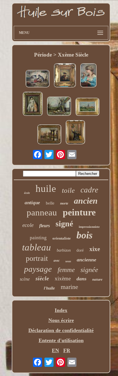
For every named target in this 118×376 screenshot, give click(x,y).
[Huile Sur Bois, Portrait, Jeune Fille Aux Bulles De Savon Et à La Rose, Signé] (88, 76)
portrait (37, 258)
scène (25, 279)
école (27, 192)
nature (97, 279)
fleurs (44, 225)
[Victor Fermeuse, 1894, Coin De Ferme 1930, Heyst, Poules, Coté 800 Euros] (59, 107)
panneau (42, 212)
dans (81, 278)
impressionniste (89, 226)
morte (64, 203)
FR (66, 350)
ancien (86, 200)
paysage (38, 268)
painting (38, 237)
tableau (36, 247)
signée (89, 269)
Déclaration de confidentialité (61, 330)
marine (69, 286)
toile (68, 190)
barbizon (64, 250)
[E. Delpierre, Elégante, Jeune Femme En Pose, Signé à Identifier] (75, 133)
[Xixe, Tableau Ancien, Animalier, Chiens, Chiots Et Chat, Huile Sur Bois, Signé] (37, 79)
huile (46, 188)
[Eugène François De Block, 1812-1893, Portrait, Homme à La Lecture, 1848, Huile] (64, 76)
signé (64, 223)
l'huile (49, 288)
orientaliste (61, 238)
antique (32, 202)
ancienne (86, 260)
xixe (94, 249)
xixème (63, 278)
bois (84, 235)
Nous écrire (61, 320)
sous (68, 261)
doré (80, 250)
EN (55, 350)
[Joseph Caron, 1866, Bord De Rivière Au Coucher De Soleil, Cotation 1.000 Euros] (49, 135)
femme (66, 269)
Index (61, 310)
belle (50, 203)
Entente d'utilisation (61, 340)
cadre (89, 190)
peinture (79, 212)
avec (57, 261)
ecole (28, 225)
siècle (42, 278)
